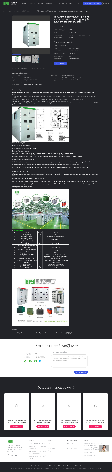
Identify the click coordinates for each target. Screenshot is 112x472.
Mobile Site (78, 465)
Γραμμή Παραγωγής (71, 448)
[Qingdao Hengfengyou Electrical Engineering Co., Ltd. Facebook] (8, 455)
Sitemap (49, 465)
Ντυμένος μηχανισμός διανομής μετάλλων (44, 333)
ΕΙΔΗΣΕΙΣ (61, 3)
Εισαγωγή (50, 451)
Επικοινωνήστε (60, 63)
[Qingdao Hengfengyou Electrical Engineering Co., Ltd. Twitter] (12, 455)
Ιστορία (50, 443)
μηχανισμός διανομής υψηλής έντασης (66, 333)
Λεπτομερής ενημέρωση (19, 68)
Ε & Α (67, 446)
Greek (105, 3)
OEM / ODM (69, 443)
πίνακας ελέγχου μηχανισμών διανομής (22, 333)
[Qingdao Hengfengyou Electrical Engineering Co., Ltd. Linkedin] (16, 455)
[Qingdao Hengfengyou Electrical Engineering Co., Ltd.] (26, 361)
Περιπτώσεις (69, 3)
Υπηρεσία (50, 446)
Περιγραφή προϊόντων (38, 68)
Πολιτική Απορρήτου (63, 465)
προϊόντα (32, 3)
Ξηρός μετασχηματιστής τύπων (37, 443)
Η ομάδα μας (51, 448)
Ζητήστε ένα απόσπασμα (92, 3)
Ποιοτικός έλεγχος (36, 465)
